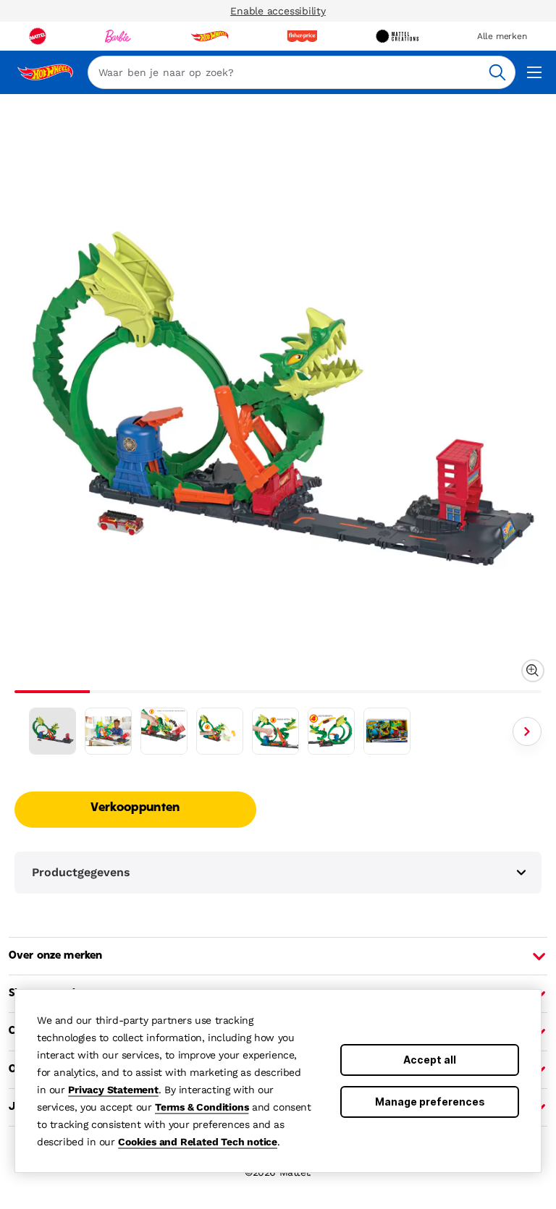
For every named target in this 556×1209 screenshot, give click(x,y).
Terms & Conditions (201, 1107)
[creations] (397, 36)
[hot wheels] (209, 36)
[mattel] (37, 36)
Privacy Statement (113, 1089)
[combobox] (301, 72)
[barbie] (118, 36)
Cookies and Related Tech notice (197, 1142)
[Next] (527, 731)
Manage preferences (430, 1101)
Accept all (429, 1059)
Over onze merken (55, 956)
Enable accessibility (278, 11)
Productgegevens (81, 872)
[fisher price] (302, 36)
